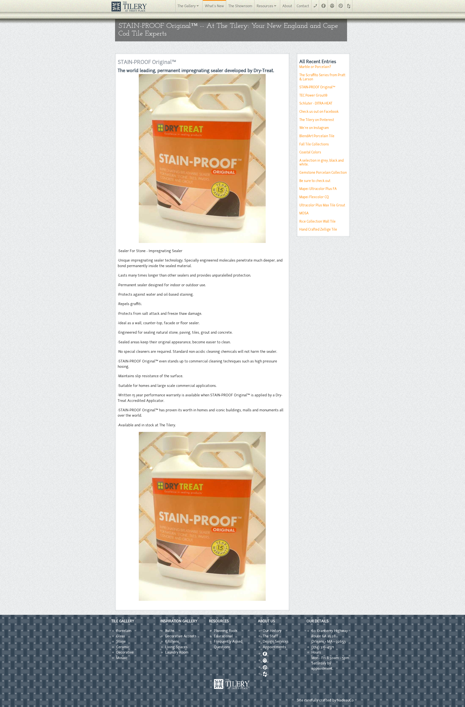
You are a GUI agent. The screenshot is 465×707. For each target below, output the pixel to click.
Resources (265, 6)
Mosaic (121, 658)
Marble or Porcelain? (315, 67)
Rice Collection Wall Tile (317, 221)
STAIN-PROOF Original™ (317, 87)
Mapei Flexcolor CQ (314, 197)
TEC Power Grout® (313, 95)
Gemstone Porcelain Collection (323, 173)
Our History (272, 631)
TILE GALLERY (122, 621)
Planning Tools (225, 631)
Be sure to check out (314, 181)
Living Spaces (176, 647)
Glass (120, 636)
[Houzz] (348, 6)
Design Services (275, 641)
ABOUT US (266, 621)
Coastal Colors (310, 152)
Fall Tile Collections (314, 144)
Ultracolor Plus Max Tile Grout (322, 205)
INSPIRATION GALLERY (178, 621)
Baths (169, 631)
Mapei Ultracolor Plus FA (318, 189)
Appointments (274, 647)
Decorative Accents (180, 636)
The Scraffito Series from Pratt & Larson (322, 77)
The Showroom (240, 6)
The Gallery (187, 6)
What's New (214, 6)
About (287, 6)
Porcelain (123, 631)
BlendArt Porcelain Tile (316, 136)
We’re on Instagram (314, 128)
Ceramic (123, 647)
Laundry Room (176, 652)
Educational (223, 636)
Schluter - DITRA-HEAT (315, 103)
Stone (121, 641)
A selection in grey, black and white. (321, 162)
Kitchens (172, 641)
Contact (303, 6)
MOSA (304, 213)
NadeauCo (345, 700)
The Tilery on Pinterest (316, 120)
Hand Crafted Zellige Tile (318, 229)
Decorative (125, 652)
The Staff (270, 636)
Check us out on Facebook (319, 112)
